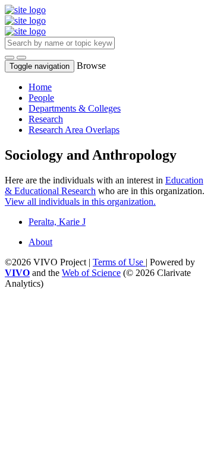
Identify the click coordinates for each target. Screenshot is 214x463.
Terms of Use (119, 262)
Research (46, 119)
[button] (9, 57)
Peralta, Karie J (57, 222)
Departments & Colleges (75, 108)
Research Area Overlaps (74, 130)
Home (40, 87)
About (40, 242)
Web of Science (91, 273)
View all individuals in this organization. (80, 201)
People (41, 98)
